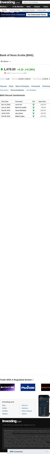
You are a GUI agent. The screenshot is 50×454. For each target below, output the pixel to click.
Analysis (37, 7)
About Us (25, 405)
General (3, 86)
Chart (11, 86)
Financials (35, 86)
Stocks (4, 10)
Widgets (5, 414)
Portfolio (5, 411)
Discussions (4, 90)
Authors (24, 414)
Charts (45, 7)
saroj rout (18, 104)
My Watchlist (18, 7)
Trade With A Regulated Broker (16, 380)
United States (41, 10)
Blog (3, 405)
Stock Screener (15, 10)
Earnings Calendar (28, 10)
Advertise (25, 408)
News (29, 7)
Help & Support (27, 411)
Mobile (4, 408)
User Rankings (31, 90)
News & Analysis (22, 86)
